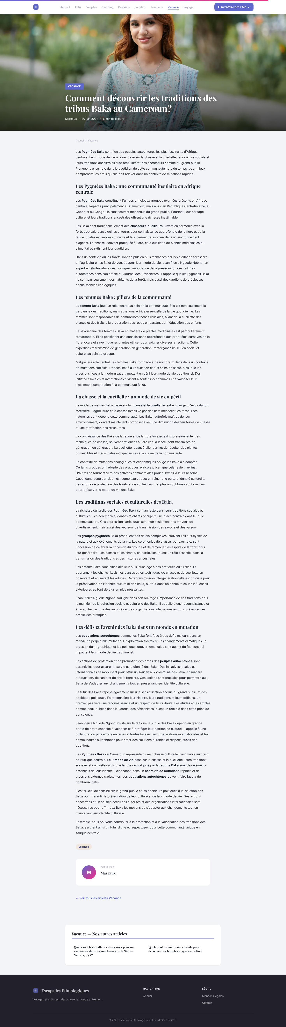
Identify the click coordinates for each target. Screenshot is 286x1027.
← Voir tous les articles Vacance (98, 898)
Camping (107, 7)
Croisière (124, 7)
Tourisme (157, 7)
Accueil (65, 7)
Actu (78, 7)
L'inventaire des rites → (234, 7)
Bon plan (91, 7)
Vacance (173, 7)
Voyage (188, 7)
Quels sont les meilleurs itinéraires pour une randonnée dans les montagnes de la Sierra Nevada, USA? (104, 951)
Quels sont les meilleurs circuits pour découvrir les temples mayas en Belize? (175, 949)
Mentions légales (213, 996)
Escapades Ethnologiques (65, 990)
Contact (207, 1002)
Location (140, 7)
